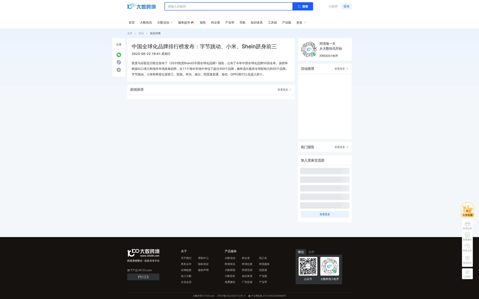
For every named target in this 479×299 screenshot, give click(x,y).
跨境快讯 (230, 264)
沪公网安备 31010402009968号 (268, 295)
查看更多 (283, 89)
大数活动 (230, 258)
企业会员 (186, 281)
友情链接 (186, 269)
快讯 (141, 33)
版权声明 (203, 269)
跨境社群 (247, 264)
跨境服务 (264, 264)
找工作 (263, 258)
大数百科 (230, 275)
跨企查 (246, 258)
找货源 (263, 269)
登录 (347, 6)
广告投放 (247, 281)
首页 (129, 33)
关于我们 (186, 258)
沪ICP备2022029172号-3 (231, 295)
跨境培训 (247, 269)
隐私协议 (203, 264)
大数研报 (230, 269)
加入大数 (186, 275)
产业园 (263, 275)
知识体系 (247, 275)
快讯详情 (155, 33)
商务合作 (186, 264)
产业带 (263, 281)
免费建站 (230, 281)
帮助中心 (203, 258)
